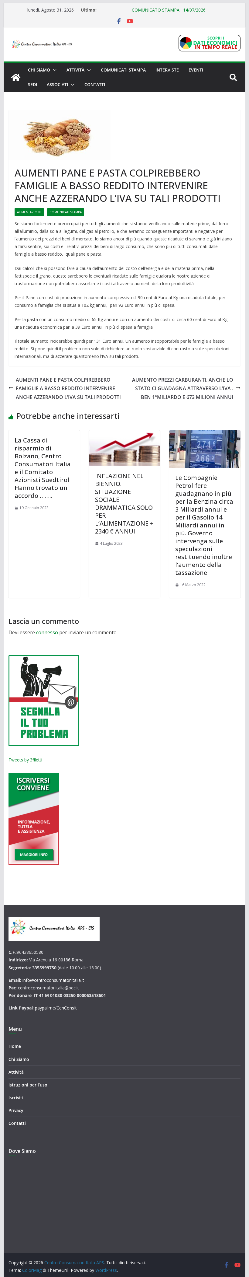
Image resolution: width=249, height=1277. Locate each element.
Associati (57, 84)
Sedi (32, 84)
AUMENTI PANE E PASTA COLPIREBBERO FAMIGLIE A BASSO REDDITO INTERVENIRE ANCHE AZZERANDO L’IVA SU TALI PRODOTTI (68, 388)
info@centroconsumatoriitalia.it (53, 980)
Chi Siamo (19, 1059)
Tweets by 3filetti (25, 760)
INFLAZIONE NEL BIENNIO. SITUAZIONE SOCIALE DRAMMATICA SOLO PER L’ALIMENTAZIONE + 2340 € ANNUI (124, 503)
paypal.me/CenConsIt (56, 1008)
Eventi (196, 70)
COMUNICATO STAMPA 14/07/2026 (152, 10)
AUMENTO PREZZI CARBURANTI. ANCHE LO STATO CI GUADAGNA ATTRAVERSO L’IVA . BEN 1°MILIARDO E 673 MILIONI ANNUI (182, 388)
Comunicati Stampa (123, 70)
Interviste (167, 70)
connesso (47, 632)
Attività (75, 70)
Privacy (16, 1110)
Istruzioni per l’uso (28, 1085)
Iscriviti (16, 1097)
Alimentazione (29, 212)
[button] (53, 70)
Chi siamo (39, 70)
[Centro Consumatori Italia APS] (16, 77)
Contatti (94, 84)
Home (15, 1046)
